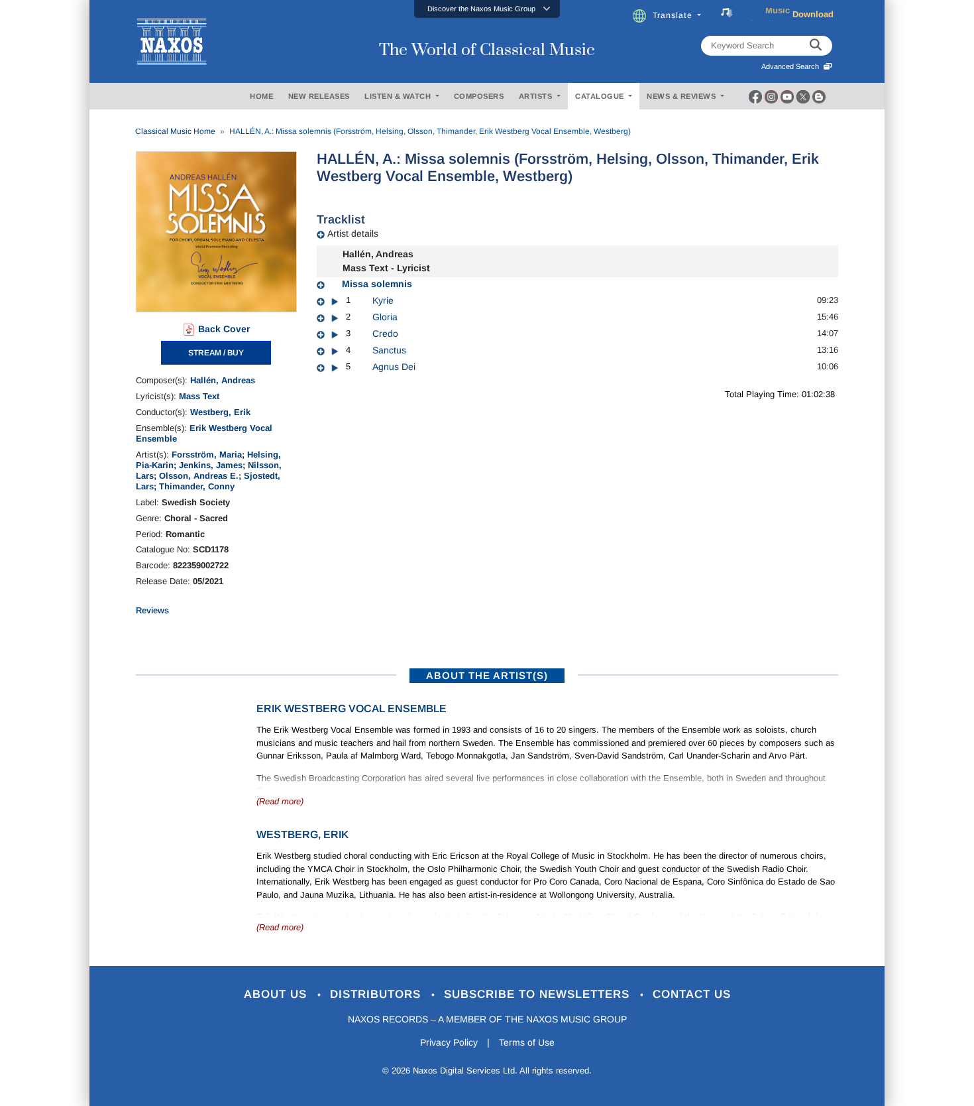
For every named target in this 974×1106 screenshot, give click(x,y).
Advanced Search (792, 66)
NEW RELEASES (319, 96)
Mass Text (199, 396)
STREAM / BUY (216, 352)
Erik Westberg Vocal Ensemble (351, 708)
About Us (277, 994)
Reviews (152, 610)
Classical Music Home (175, 131)
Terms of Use (527, 1042)
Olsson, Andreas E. (199, 476)
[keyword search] (815, 46)
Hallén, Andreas (222, 380)
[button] (487, 9)
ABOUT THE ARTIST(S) (487, 675)
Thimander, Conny (197, 486)
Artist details (352, 233)
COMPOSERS (479, 96)
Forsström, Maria (207, 455)
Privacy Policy (449, 1042)
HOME (261, 96)
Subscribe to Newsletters (538, 994)
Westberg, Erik (220, 412)
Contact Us (692, 994)
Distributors (377, 994)
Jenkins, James (211, 465)
